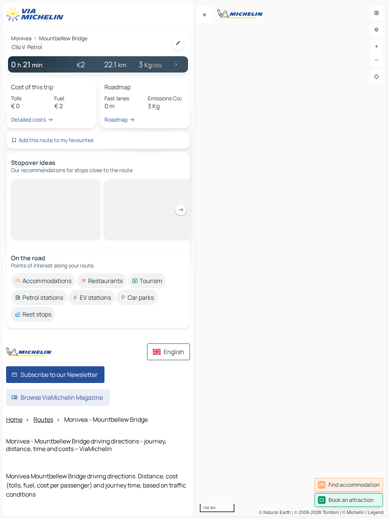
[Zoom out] (376, 60)
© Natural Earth (275, 512)
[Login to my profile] (376, 13)
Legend (376, 512)
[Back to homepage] (36, 14)
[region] (291, 259)
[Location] (376, 77)
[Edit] (178, 43)
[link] (349, 485)
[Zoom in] (376, 46)
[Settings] (376, 29)
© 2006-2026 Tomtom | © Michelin (329, 512)
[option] (43, 185)
